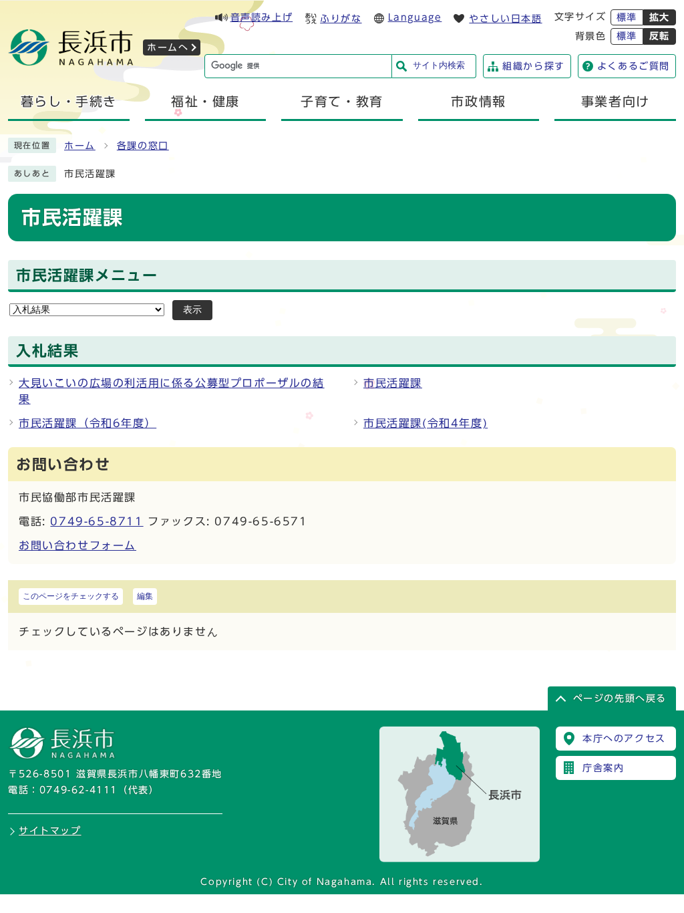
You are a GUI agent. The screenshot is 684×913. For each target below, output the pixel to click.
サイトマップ (50, 830)
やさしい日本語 (505, 18)
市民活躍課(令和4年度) (425, 423)
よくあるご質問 (633, 66)
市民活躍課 (392, 383)
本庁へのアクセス (624, 738)
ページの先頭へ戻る (620, 698)
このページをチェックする (71, 596)
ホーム (80, 145)
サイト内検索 (439, 65)
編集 (145, 596)
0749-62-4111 (78, 790)
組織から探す (533, 66)
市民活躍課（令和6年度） (87, 423)
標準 (627, 17)
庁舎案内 (603, 768)
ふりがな (340, 18)
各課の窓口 (143, 145)
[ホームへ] (71, 61)
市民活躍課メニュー (87, 275)
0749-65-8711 (96, 521)
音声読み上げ (261, 17)
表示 (192, 310)
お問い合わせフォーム (77, 545)
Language (415, 17)
